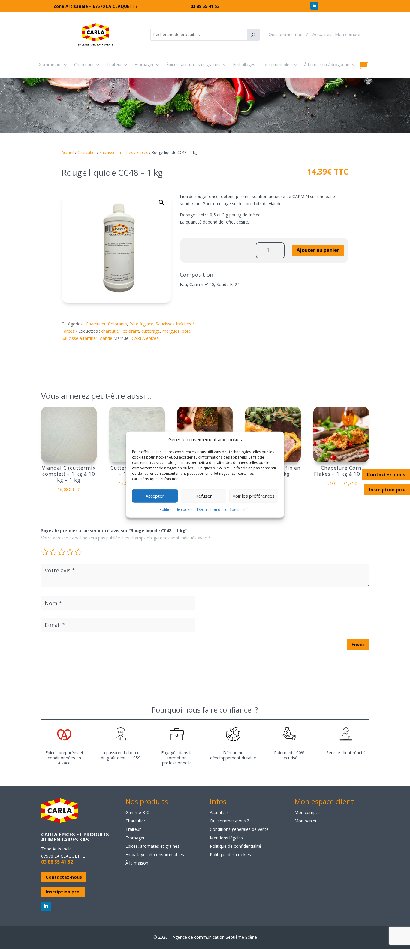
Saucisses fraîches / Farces (123, 152)
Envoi (357, 644)
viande (106, 338)
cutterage (150, 331)
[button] (161, 202)
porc (186, 331)
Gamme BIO (137, 812)
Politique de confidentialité (235, 846)
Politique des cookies (230, 854)
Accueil (68, 152)
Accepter (155, 496)
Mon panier (305, 821)
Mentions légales (226, 838)
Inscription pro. (387, 489)
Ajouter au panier (318, 250)
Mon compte (347, 34)
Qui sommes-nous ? (288, 34)
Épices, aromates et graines (193, 64)
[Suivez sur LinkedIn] (314, 6)
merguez (170, 331)
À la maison (136, 863)
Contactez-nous (386, 474)
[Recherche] (253, 35)
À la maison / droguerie (326, 64)
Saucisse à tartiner (79, 338)
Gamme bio (50, 64)
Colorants (117, 324)
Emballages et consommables (262, 64)
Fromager (144, 64)
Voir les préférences (254, 496)
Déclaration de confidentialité (222, 509)
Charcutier (84, 64)
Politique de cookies (177, 509)
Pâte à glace (141, 324)
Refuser (203, 496)
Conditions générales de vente (239, 829)
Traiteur (114, 64)
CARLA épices (145, 338)
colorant (131, 331)
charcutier (110, 331)
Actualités (321, 34)
